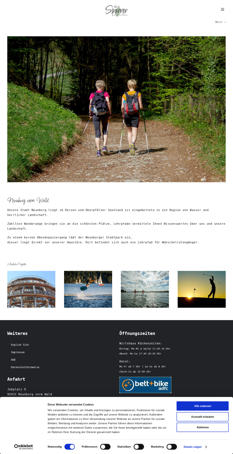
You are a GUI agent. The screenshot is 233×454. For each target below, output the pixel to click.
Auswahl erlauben (202, 416)
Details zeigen (193, 446)
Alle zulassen (202, 405)
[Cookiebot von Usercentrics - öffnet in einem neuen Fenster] (24, 447)
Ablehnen (203, 427)
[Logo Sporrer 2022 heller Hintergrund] (116, 6)
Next (219, 22)
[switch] (105, 447)
